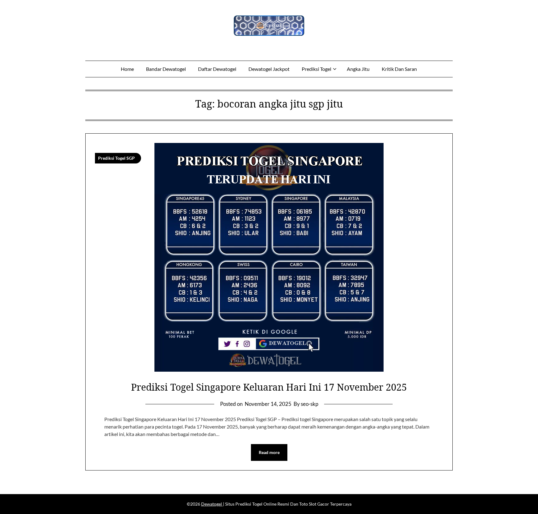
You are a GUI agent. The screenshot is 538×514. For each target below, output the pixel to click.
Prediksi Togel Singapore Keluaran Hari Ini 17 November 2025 (269, 387)
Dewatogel (212, 504)
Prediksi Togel (316, 69)
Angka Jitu (358, 69)
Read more (269, 452)
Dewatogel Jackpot (269, 69)
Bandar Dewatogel (166, 69)
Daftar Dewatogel (217, 69)
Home (127, 69)
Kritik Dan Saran (399, 69)
